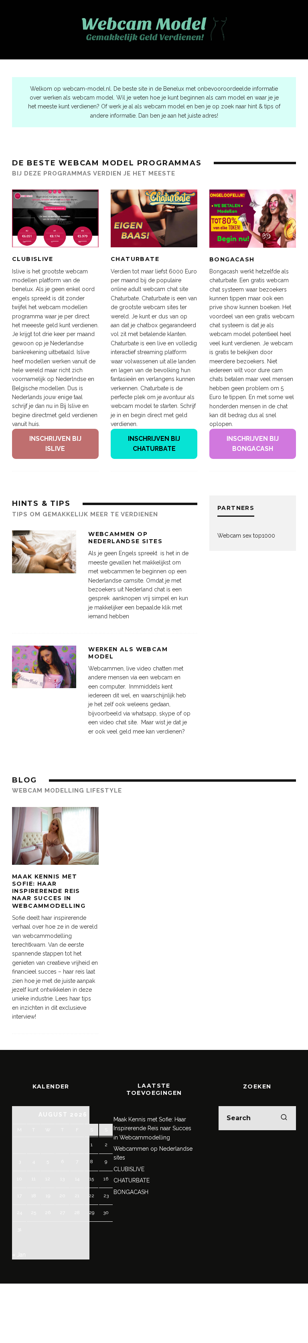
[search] (284, 1118)
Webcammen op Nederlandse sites (125, 537)
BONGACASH (232, 259)
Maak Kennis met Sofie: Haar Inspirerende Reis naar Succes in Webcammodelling (48, 891)
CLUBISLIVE (32, 259)
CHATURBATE (135, 259)
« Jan (19, 1254)
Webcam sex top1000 (246, 535)
